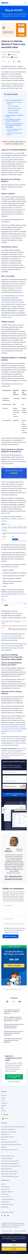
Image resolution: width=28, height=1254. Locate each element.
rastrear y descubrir (16, 304)
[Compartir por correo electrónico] (19, 61)
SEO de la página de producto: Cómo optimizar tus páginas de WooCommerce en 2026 (13, 1019)
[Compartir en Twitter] (8, 61)
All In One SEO (16, 461)
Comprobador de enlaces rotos (9, 1149)
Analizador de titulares (7, 1204)
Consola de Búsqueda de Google (10, 1176)
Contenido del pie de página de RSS (10, 1166)
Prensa (3, 1100)
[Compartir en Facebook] (3, 61)
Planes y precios (5, 1189)
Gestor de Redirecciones (7, 1156)
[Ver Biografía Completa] (21, 873)
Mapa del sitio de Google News (9, 1171)
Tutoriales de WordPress (7, 1199)
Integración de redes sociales (9, 1131)
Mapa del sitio (17, 1233)
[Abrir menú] (25, 3)
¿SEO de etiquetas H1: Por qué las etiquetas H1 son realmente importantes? (13, 1033)
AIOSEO (3, 482)
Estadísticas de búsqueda (8, 1129)
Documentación (5, 1186)
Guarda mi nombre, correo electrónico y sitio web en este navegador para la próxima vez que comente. (14, 930)
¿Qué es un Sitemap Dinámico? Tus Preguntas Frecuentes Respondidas (14, 125)
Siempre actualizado (13, 106)
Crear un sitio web (6, 1196)
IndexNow (3, 1147)
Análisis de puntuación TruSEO (9, 1142)
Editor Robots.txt (5, 1134)
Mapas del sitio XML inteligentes (9, 1163)
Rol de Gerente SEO (6, 1168)
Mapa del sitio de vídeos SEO (9, 1173)
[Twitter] (1, 1215)
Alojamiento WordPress (7, 1191)
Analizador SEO (5, 1202)
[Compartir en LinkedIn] (14, 61)
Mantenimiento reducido (14, 108)
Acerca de (4, 1095)
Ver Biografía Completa (13, 873)
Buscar (3, 989)
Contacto (3, 1110)
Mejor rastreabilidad (13, 110)
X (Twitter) (17, 743)
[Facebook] (7, 1001)
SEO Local (4, 1139)
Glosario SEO (4, 1207)
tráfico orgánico (7, 317)
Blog (2, 1108)
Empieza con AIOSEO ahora (14, 1076)
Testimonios (4, 1103)
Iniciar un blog (4, 1194)
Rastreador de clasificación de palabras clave (13, 1126)
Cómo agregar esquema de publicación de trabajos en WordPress (12, 1011)
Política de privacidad (20, 1231)
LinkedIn (22, 743)
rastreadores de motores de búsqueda (12, 302)
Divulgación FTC (7, 1233)
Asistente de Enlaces (6, 1158)
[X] (14, 1001)
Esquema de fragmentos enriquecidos (11, 1144)
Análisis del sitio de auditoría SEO (10, 1161)
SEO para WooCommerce (7, 1137)
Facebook (4, 745)
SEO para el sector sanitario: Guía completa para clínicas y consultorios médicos (13, 1026)
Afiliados (3, 1105)
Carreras (3, 1098)
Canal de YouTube (12, 738)
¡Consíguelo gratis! (17, 144)
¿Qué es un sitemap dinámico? (14, 100)
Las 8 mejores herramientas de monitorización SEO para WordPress (13, 1040)
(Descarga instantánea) (14, 1081)
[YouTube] (20, 1001)
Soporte (3, 1184)
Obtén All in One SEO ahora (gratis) (14, 794)
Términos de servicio (7, 1231)
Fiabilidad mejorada (13, 112)
